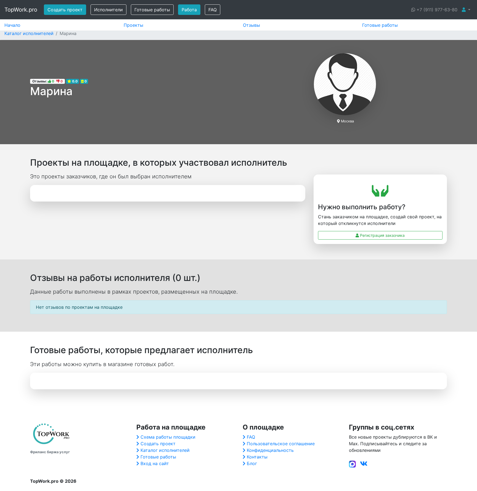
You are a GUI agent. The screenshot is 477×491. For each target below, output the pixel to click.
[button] (466, 9)
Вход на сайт (155, 463)
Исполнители (108, 9)
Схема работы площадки (168, 437)
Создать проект (65, 9)
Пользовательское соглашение (281, 443)
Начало (12, 25)
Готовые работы (152, 9)
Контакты (257, 457)
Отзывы (251, 25)
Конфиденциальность (270, 450)
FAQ (212, 9)
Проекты (133, 25)
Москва (347, 121)
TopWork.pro (20, 9)
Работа (189, 9)
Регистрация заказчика (382, 235)
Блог (252, 463)
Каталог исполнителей (165, 450)
